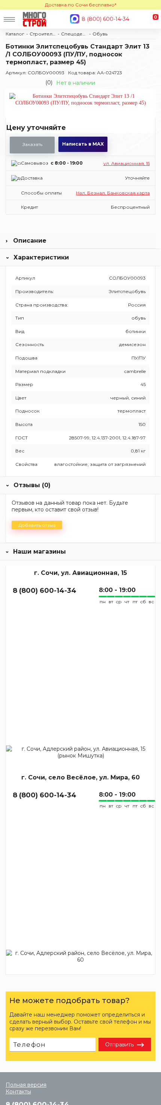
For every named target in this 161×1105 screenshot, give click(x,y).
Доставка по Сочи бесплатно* (80, 4)
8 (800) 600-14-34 (105, 19)
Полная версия (26, 1084)
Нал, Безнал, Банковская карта (113, 193)
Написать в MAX (83, 144)
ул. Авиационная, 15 (126, 163)
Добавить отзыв (37, 525)
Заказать (32, 144)
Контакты (18, 1091)
